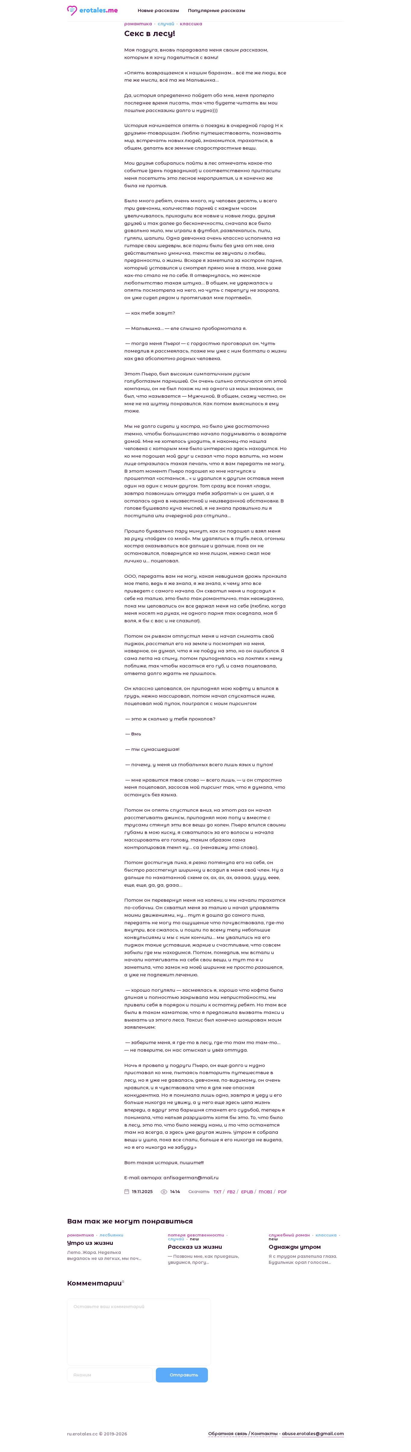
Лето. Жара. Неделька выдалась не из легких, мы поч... (104, 1255)
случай (166, 24)
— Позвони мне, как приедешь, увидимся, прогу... (203, 1259)
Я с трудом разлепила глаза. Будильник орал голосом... (303, 1259)
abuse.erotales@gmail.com (313, 1433)
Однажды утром (295, 1247)
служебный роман (289, 1235)
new (194, 1239)
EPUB (247, 1192)
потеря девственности (196, 1235)
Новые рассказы (158, 10)
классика (191, 24)
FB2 (231, 1192)
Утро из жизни (90, 1243)
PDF (282, 1192)
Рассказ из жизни (195, 1247)
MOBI (265, 1192)
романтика (138, 24)
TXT (217, 1192)
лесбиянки (111, 1235)
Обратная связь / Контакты (243, 1433)
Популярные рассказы (216, 10)
